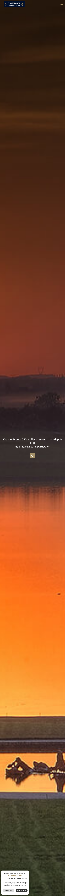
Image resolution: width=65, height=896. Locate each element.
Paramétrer (8, 890)
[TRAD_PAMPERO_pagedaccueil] (14, 6)
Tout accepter (21, 890)
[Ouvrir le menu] (62, 4)
